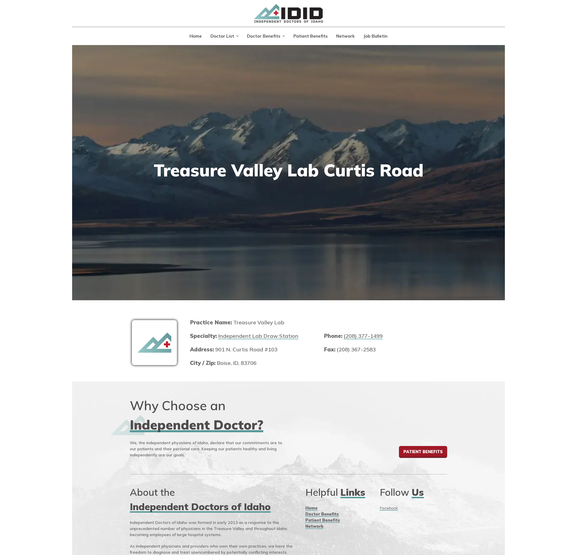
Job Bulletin (375, 36)
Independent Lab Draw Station (258, 335)
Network (345, 36)
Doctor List (222, 36)
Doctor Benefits (263, 36)
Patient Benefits (310, 36)
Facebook (389, 508)
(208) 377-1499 (363, 335)
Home (196, 36)
